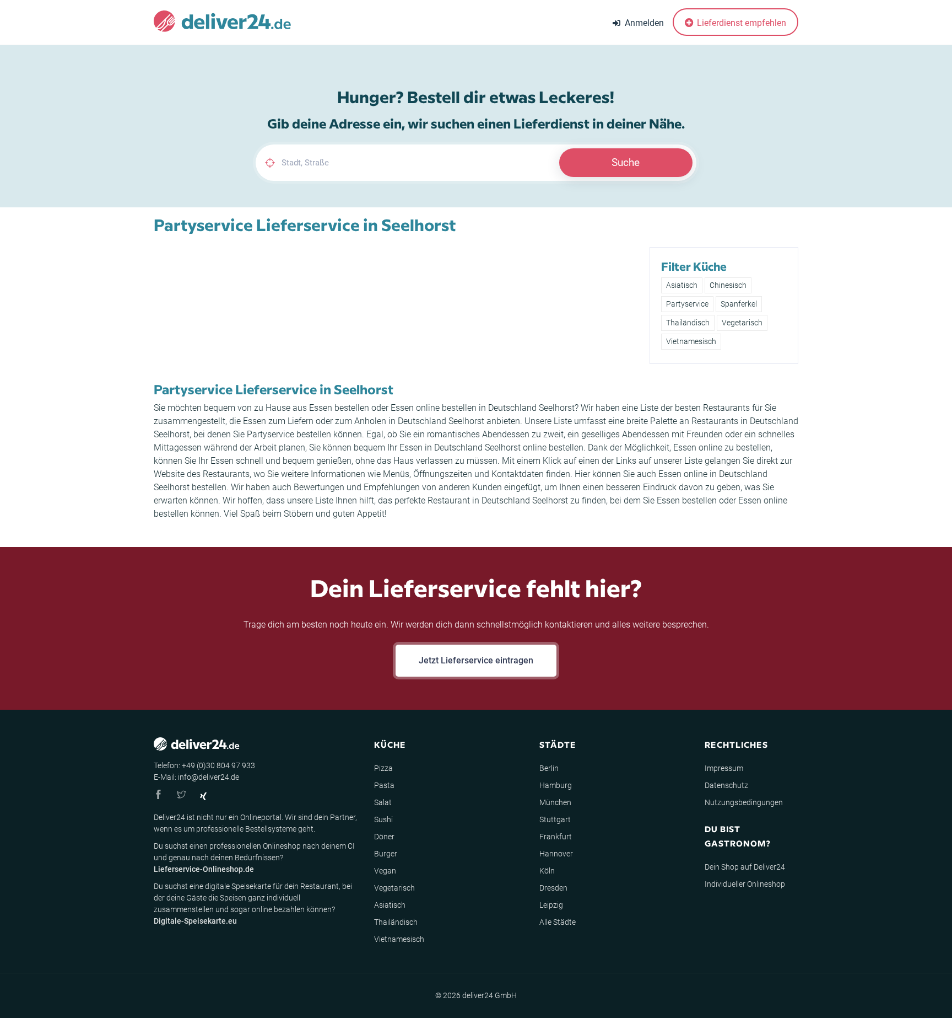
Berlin (549, 768)
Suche (626, 162)
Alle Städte (557, 922)
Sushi (383, 819)
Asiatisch (681, 285)
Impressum (724, 768)
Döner (384, 836)
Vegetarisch (742, 322)
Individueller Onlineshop (745, 884)
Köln (547, 870)
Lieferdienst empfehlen (740, 23)
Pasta (384, 785)
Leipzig (551, 905)
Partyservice (687, 303)
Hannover (556, 853)
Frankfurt (555, 836)
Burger (385, 853)
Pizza (383, 768)
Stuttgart (555, 819)
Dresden (553, 887)
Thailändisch (688, 322)
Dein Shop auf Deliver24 (745, 866)
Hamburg (555, 785)
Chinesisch (728, 285)
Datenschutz (726, 785)
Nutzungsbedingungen (744, 802)
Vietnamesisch (691, 341)
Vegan (385, 870)
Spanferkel (739, 303)
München (555, 802)
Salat (383, 802)
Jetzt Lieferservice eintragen (476, 660)
